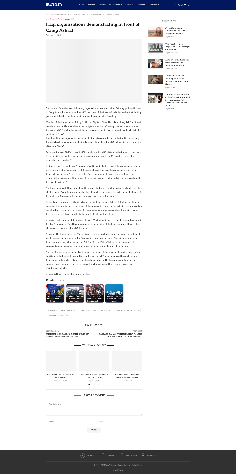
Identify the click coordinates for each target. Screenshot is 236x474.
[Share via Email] (101, 325)
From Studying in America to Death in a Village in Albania (176, 31)
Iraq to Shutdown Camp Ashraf (127, 311)
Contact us (141, 5)
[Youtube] (185, 5)
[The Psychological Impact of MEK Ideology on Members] (155, 48)
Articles (91, 5)
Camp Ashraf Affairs (68, 311)
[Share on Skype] (98, 325)
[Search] (188, 5)
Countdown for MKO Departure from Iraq (96, 311)
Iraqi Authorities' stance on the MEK (64, 14)
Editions (153, 5)
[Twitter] (179, 5)
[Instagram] (182, 5)
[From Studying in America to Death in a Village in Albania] (155, 32)
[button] (49, 368)
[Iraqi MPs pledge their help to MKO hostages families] (94, 361)
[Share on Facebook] (85, 325)
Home (81, 5)
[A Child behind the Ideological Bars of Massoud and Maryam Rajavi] (155, 79)
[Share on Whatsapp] (93, 325)
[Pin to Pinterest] (91, 325)
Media (101, 5)
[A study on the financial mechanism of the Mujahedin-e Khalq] (155, 63)
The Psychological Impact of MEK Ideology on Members (177, 47)
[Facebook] (176, 5)
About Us (129, 5)
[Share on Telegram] (96, 325)
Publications (114, 5)
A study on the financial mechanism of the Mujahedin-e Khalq (177, 63)
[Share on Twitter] (88, 325)
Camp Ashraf (52, 311)
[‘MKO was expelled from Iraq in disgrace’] (61, 361)
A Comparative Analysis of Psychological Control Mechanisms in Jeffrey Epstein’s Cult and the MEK (177, 100)
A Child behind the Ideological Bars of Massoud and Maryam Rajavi (176, 80)
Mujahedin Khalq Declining (58, 315)
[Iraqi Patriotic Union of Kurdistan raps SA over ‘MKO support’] (127, 361)
